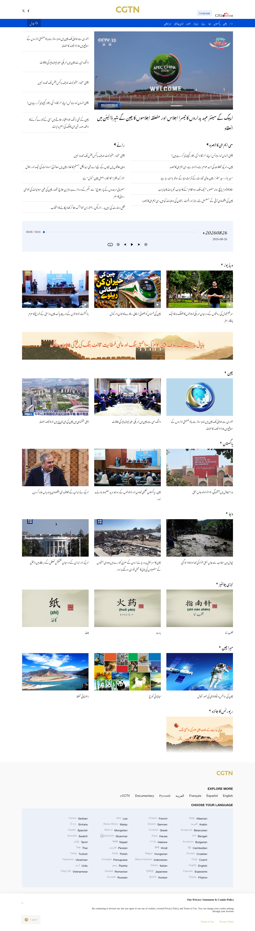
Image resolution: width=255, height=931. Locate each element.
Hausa (159, 836)
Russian (117, 877)
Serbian (78, 818)
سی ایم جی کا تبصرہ (221, 144)
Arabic (199, 824)
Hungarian (156, 854)
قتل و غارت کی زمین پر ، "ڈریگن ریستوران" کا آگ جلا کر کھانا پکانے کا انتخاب (88, 207)
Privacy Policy (226, 921)
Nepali (120, 842)
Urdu (82, 865)
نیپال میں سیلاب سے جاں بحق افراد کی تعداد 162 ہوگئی (207, 561)
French (158, 818)
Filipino (198, 877)
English (228, 795)
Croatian (196, 854)
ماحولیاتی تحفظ (82, 695)
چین (230, 372)
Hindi (161, 848)
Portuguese (115, 859)
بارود (158, 632)
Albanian (198, 818)
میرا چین (227, 647)
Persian (118, 848)
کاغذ (87, 632)
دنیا (231, 513)
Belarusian (194, 830)
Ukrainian (75, 859)
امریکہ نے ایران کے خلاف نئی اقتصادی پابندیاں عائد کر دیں (60, 491)
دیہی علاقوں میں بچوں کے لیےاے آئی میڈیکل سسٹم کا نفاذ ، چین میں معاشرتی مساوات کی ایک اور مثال (75, 166)
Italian (159, 865)
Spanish (78, 830)
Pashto (120, 865)
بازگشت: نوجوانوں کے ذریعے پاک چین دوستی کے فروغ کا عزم (58, 313)
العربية (180, 795)
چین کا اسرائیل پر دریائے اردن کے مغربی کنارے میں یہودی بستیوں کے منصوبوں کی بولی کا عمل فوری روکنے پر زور (129, 565)
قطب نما (229, 632)
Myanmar (114, 836)
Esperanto (195, 871)
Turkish (79, 854)
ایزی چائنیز (226, 583)
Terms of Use (207, 921)
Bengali (199, 836)
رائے (121, 144)
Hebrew (158, 842)
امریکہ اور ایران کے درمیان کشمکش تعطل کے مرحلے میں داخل (59, 561)
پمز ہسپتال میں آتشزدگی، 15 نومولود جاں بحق (213, 491)
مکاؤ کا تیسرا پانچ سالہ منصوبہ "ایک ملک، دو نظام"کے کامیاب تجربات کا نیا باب (195, 188)
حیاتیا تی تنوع (155, 695)
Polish (120, 854)
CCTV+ (125, 795)
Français (195, 795)
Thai (82, 848)
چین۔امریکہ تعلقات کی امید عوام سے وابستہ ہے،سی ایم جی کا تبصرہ (201, 166)
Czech (199, 859)
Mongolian (116, 830)
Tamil (81, 842)
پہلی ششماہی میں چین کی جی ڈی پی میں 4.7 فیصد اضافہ (64, 421)
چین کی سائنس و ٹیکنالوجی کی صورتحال (215, 695)
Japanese (156, 871)
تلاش (32, 23)
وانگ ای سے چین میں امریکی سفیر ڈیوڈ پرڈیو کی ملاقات (136, 421)
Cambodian (197, 848)
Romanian (116, 871)
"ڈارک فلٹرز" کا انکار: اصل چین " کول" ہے (104, 177)
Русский (164, 795)
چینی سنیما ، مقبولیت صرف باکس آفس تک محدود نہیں (99, 155)
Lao (122, 818)
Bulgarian (195, 842)
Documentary (144, 795)
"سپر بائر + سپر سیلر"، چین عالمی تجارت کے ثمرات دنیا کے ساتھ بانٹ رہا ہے (197, 177)
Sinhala (79, 824)
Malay (115, 824)
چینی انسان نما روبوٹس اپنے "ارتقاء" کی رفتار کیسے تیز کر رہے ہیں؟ (202, 155)
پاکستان (228, 442)
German (157, 824)
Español (212, 795)
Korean (158, 877)
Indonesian (151, 859)
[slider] (44, 232)
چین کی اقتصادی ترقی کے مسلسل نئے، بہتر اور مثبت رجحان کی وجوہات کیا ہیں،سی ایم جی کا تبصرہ (187, 200)
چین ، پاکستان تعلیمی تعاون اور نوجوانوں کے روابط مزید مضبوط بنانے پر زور (173, 117)
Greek (158, 830)
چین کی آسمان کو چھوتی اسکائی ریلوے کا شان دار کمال (135, 313)
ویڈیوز (228, 264)
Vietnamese (74, 871)
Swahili (77, 836)
